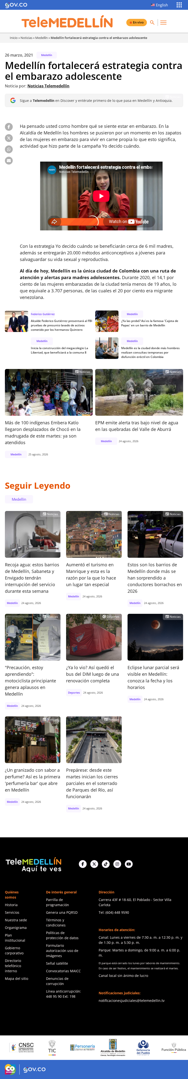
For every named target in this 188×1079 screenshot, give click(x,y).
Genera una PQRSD (62, 912)
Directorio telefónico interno (13, 965)
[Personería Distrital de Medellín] (59, 1047)
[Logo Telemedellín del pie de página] (33, 864)
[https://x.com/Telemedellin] (94, 864)
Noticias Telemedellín (48, 86)
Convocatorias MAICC (63, 971)
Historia (11, 904)
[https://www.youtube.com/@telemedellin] (129, 864)
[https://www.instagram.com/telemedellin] (117, 864)
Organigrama (16, 927)
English (162, 4)
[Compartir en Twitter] (9, 138)
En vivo (138, 22)
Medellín (41, 38)
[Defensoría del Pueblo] (120, 1047)
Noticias (26, 38)
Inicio (14, 38)
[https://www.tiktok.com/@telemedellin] (106, 864)
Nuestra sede (16, 920)
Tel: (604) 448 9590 (114, 912)
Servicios (12, 912)
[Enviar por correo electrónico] (9, 161)
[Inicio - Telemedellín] (67, 21)
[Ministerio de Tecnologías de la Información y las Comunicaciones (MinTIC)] (29, 1047)
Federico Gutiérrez (43, 314)
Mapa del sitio (16, 978)
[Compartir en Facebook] (9, 127)
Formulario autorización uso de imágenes (62, 950)
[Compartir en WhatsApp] (9, 149)
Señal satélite (57, 963)
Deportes (110, 616)
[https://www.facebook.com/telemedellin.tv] (83, 864)
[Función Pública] (151, 1047)
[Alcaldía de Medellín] (90, 1047)
